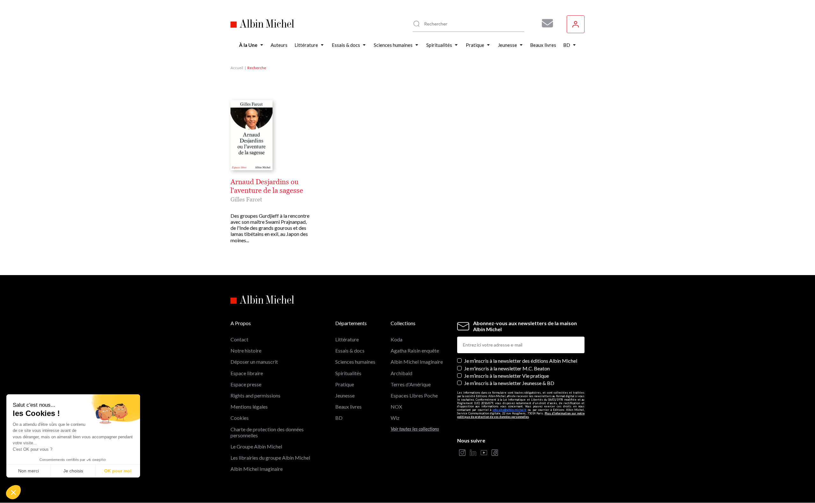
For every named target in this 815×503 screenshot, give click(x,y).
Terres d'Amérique (411, 384)
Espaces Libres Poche (414, 395)
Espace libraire (246, 373)
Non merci (28, 470)
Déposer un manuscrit (254, 362)
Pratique (344, 384)
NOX (396, 407)
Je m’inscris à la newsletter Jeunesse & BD (509, 383)
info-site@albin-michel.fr (510, 410)
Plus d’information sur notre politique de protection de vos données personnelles (521, 415)
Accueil (236, 67)
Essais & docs (350, 350)
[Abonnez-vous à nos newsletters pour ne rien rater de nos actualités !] (545, 23)
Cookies (239, 418)
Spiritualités (348, 373)
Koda (396, 339)
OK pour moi (117, 470)
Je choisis (73, 470)
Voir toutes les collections (415, 429)
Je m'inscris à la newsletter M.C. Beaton (507, 368)
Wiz (395, 418)
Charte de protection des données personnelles (267, 432)
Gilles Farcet (246, 199)
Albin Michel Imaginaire (256, 469)
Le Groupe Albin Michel (256, 446)
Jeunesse (345, 395)
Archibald (401, 373)
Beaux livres (348, 407)
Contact (239, 339)
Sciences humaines (355, 362)
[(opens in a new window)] (462, 453)
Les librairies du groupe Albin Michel (270, 458)
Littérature (347, 339)
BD (339, 418)
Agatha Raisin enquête (415, 350)
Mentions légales (249, 407)
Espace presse (245, 384)
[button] (13, 492)
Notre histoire (245, 350)
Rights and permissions (255, 395)
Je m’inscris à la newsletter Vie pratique (506, 376)
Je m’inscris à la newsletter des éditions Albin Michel (520, 361)
